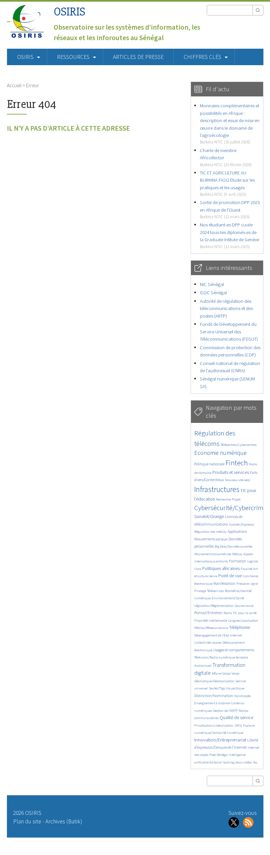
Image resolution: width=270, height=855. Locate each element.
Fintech (237, 462)
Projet (236, 499)
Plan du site (27, 821)
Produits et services (230, 472)
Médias (237, 554)
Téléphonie (239, 627)
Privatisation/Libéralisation (213, 725)
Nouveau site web (237, 480)
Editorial (215, 762)
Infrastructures (216, 489)
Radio (228, 613)
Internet (236, 635)
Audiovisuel (202, 665)
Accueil (14, 85)
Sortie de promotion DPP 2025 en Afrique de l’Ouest (230, 209)
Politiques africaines (221, 568)
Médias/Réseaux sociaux (211, 628)
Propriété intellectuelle (210, 620)
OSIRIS (69, 12)
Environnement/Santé (228, 598)
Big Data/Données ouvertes (234, 546)
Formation (237, 560)
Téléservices (215, 591)
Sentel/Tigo (217, 688)
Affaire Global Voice (225, 673)
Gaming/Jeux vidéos (237, 762)
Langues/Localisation (243, 620)
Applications (237, 531)
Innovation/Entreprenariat (220, 740)
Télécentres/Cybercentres (238, 445)
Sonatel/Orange (209, 516)
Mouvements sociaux (211, 538)
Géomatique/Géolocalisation (214, 681)
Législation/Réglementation (214, 606)
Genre (213, 576)
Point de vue (230, 576)
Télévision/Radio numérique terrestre (221, 657)
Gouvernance (244, 606)
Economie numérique (220, 452)
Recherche (223, 499)
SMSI (238, 725)
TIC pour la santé (244, 613)
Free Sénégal (218, 755)
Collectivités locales (208, 642)
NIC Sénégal (212, 284)
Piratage (200, 591)
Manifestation (224, 583)
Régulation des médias (210, 532)
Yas (255, 762)
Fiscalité (246, 569)
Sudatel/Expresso (241, 524)
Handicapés (242, 696)
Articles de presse (138, 57)
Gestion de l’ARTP (225, 711)
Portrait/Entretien (208, 612)
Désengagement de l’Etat (211, 635)
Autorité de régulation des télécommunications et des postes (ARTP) (226, 308)
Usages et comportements (233, 649)
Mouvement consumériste (212, 554)
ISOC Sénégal (213, 292)
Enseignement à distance (212, 703)
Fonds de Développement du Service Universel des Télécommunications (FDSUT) (229, 331)
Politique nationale (209, 463)
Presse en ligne (247, 584)
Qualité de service (236, 717)
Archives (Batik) (63, 821)
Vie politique (235, 688)
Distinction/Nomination (213, 695)
